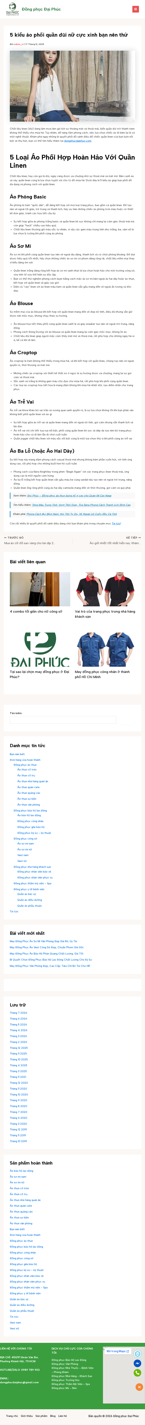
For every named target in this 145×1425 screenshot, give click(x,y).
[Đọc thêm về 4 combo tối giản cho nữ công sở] (40, 588)
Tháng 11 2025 (18, 1053)
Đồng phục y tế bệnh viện (29, 889)
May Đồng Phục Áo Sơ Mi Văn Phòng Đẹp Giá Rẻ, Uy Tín (43, 941)
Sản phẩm (41, 1415)
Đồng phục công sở (25, 838)
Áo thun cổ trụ (26, 775)
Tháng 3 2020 (18, 1123)
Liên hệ (62, 1415)
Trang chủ (12, 1415)
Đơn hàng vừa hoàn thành (25, 759)
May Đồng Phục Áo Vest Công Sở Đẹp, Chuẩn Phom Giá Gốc (47, 947)
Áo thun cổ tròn (26, 769)
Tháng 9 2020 (18, 1100)
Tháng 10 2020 (19, 1094)
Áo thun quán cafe (28, 787)
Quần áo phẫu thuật (29, 905)
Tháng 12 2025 (19, 1047)
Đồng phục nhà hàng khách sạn (32, 866)
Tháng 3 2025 (18, 1071)
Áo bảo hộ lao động (29, 815)
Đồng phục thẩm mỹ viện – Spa (32, 883)
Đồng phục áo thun (25, 764)
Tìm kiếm (16, 713)
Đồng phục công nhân (30, 821)
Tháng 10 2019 (18, 1141)
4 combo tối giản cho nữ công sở (36, 611)
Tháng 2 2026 (18, 1041)
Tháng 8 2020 (18, 1106)
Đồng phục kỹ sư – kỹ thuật (34, 832)
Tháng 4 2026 (18, 1030)
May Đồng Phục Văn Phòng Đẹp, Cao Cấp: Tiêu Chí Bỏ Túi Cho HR (50, 965)
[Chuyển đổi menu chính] (135, 9)
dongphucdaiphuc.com (77, 140)
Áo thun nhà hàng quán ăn (32, 781)
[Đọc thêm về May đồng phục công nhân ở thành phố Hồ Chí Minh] (105, 649)
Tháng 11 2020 (18, 1088)
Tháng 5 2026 (18, 1024)
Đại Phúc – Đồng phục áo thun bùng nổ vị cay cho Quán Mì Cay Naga (69, 495)
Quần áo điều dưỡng (29, 899)
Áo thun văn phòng (28, 804)
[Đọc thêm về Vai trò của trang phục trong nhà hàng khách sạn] (105, 588)
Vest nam (23, 855)
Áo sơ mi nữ (24, 849)
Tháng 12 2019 (18, 1129)
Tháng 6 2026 (18, 1018)
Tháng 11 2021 (18, 1076)
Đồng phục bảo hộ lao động (30, 810)
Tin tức (116, 523)
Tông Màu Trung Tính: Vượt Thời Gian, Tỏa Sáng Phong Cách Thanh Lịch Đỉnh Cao (81, 504)
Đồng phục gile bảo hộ (31, 827)
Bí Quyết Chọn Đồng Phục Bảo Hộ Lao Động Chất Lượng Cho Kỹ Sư (51, 959)
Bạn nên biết (17, 754)
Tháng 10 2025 (19, 1059)
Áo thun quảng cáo (28, 792)
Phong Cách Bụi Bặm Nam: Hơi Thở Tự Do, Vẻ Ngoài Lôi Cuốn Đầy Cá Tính (71, 513)
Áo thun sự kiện (26, 798)
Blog (53, 1415)
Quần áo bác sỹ (26, 893)
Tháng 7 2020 (18, 1111)
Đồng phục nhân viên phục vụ (35, 877)
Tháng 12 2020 (19, 1082)
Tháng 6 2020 (18, 1117)
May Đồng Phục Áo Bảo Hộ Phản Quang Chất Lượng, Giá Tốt (46, 953)
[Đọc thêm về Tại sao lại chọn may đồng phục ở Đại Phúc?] (40, 649)
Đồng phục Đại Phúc (41, 9)
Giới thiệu (27, 1415)
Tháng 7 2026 (18, 1012)
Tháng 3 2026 (18, 1036)
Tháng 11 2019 (18, 1135)
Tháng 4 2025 (18, 1065)
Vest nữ (22, 860)
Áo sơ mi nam (25, 843)
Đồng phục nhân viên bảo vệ (34, 871)
